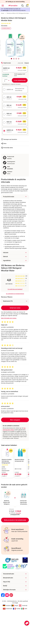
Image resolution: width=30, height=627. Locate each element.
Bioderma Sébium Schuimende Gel (19, 460)
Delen (4, 143)
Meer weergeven (15, 420)
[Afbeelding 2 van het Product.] (13, 58)
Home (2, 13)
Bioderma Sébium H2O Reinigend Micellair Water (6, 502)
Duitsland (8, 605)
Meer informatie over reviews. (8, 318)
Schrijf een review (15, 308)
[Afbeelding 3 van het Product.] (16, 58)
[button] (15, 197)
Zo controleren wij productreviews (15, 293)
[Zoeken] (22, 5)
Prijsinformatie (7, 63)
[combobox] (6, 80)
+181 (22, 37)
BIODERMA (10, 168)
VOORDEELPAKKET (6, 28)
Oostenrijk (24, 605)
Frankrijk (18, 608)
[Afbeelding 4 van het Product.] (18, 58)
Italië (26, 608)
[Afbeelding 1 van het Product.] (11, 58)
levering (20, 74)
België (16, 605)
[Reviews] (6, 23)
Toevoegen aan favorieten (10, 139)
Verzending (18, 513)
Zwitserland (9, 608)
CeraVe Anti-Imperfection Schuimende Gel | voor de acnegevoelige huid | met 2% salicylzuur (23, 502)
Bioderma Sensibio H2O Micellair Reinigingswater (7, 461)
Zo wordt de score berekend (15, 289)
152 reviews (4, 25)
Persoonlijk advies (8, 147)
